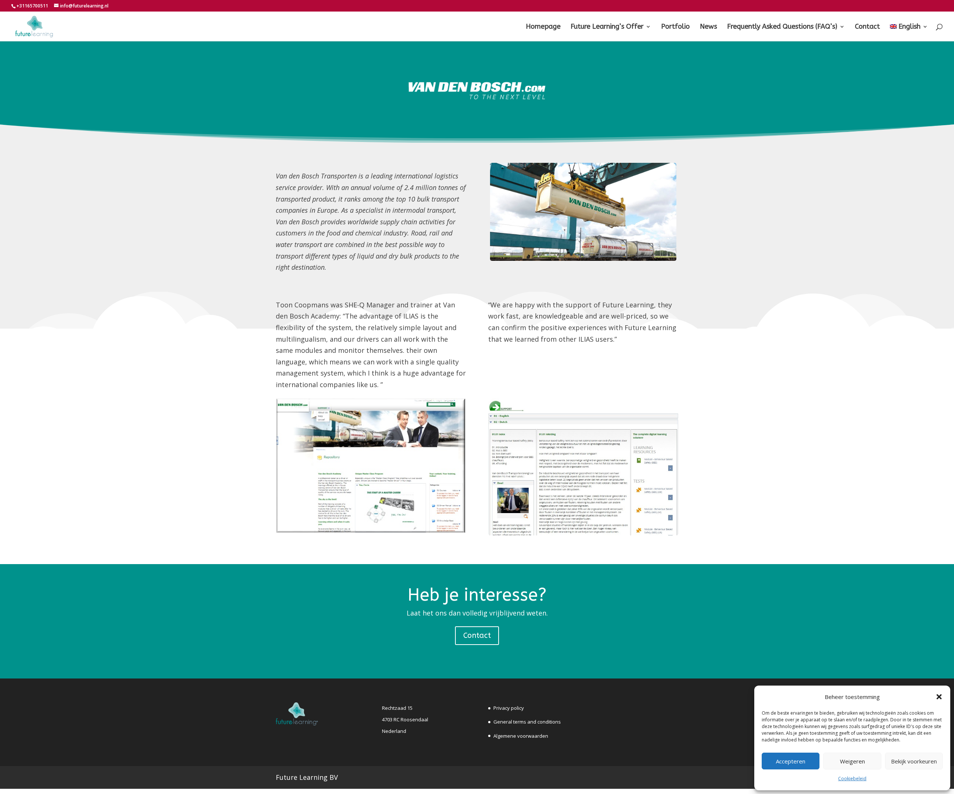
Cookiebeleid (852, 778)
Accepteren (790, 761)
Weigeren (852, 761)
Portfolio (675, 27)
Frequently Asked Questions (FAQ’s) (782, 27)
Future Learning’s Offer (607, 27)
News (708, 27)
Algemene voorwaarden (520, 736)
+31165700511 (32, 6)
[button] (939, 696)
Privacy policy (508, 708)
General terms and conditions (527, 721)
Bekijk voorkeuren (914, 761)
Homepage (543, 27)
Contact (867, 27)
